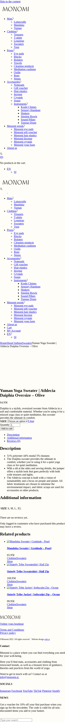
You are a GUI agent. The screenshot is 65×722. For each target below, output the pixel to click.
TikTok (37, 690)
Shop (10, 561)
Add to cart (6, 428)
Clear (31, 421)
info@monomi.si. (9, 677)
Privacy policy (8, 632)
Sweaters (21, 558)
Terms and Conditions (12, 629)
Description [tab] (13, 434)
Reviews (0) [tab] (13, 440)
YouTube (28, 690)
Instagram (5, 690)
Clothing (11, 558)
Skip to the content (10, 1)
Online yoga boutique (12, 623)
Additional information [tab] (19, 437)
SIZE (3, 421)
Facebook (16, 690)
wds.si (47, 639)
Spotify (56, 690)
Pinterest (46, 690)
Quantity (5, 424)
